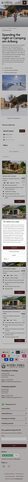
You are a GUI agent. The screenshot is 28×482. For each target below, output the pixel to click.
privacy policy (18, 242)
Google (4, 238)
